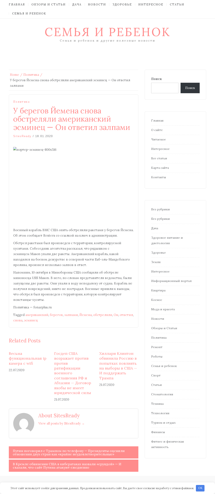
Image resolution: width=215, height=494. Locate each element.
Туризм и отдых (163, 423)
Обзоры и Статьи (48, 4)
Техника (157, 404)
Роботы (157, 356)
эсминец (31, 320)
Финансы (158, 432)
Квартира (158, 290)
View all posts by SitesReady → (61, 423)
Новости (97, 4)
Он (116, 315)
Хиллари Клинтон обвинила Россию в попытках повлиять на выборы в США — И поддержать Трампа (118, 365)
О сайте (157, 130)
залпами (71, 315)
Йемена (85, 315)
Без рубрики (160, 209)
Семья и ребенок (29, 13)
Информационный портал (171, 281)
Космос (156, 300)
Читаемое (158, 139)
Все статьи (159, 158)
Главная (17, 4)
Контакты (158, 177)
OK (200, 488)
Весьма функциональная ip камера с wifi (27, 358)
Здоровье (122, 4)
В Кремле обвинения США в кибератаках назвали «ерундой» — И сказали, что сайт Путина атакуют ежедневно (67, 465)
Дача (76, 4)
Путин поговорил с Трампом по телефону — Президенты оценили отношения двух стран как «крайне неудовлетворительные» (69, 452)
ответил (126, 315)
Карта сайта (160, 168)
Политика (21, 102)
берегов (56, 315)
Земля (156, 262)
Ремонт (157, 347)
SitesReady (22, 136)
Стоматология (162, 394)
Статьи (177, 4)
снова (17, 320)
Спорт (156, 375)
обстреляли (102, 315)
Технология (160, 413)
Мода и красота (163, 309)
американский (36, 315)
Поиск (156, 79)
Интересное (150, 4)
